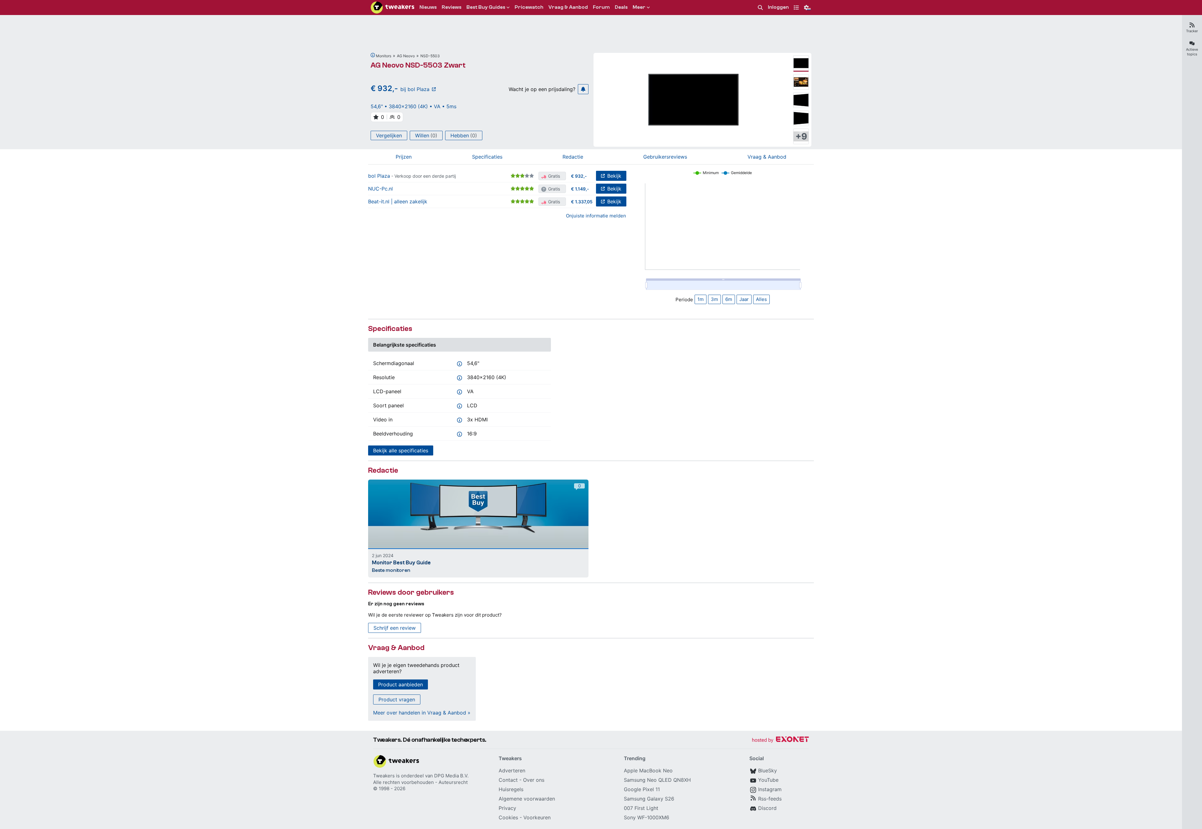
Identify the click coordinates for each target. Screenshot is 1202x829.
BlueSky (767, 770)
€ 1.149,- (580, 188)
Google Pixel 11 (642, 789)
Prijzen (404, 157)
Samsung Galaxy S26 (649, 799)
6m (728, 299)
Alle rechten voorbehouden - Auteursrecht (420, 782)
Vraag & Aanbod (766, 157)
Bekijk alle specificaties (400, 450)
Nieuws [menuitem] (428, 7)
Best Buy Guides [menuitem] (485, 7)
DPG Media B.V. (451, 776)
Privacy (507, 808)
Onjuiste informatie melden (596, 216)
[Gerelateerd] (373, 55)
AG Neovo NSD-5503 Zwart (418, 65)
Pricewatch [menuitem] (529, 7)
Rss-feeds (770, 799)
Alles (761, 299)
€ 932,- (579, 176)
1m (700, 299)
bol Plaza (379, 176)
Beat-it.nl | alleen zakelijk (397, 201)
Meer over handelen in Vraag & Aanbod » (421, 712)
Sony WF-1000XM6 (646, 817)
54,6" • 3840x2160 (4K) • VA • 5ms (413, 106)
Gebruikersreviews (665, 157)
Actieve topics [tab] (1192, 51)
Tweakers (384, 776)
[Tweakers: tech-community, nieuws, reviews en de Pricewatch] (392, 7)
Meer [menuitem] (639, 7)
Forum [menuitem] (601, 7)
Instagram (770, 789)
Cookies (508, 817)
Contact (508, 780)
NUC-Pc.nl (380, 189)
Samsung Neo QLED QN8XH (657, 780)
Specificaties (487, 157)
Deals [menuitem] (621, 7)
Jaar (744, 299)
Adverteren (512, 770)
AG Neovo (406, 55)
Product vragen (396, 699)
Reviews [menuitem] (451, 7)
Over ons (533, 780)
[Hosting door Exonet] (780, 740)
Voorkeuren (537, 817)
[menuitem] (760, 7)
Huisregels (511, 789)
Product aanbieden (400, 684)
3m (714, 299)
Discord (767, 808)
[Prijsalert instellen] (583, 89)
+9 (801, 136)
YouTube (768, 780)
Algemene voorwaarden (527, 799)
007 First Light (641, 808)
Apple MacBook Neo (648, 770)
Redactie (572, 157)
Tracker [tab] (1192, 31)
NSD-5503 (430, 55)
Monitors (383, 55)
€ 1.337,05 (582, 201)
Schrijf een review (394, 628)
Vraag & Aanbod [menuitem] (568, 7)
